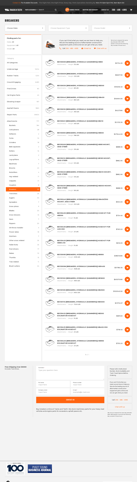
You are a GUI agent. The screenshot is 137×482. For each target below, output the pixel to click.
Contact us (70, 400)
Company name (42, 390)
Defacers (24, 134)
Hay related (24, 177)
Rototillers (24, 172)
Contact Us (105, 10)
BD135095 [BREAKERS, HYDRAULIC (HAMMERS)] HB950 (87, 256)
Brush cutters (24, 266)
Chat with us (120, 407)
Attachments (23, 121)
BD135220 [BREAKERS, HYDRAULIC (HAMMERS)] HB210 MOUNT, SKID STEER (87, 174)
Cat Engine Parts (23, 95)
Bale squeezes (24, 147)
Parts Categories (30, 10)
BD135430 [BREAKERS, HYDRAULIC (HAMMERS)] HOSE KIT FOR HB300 (87, 215)
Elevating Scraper (23, 102)
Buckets (24, 125)
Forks (24, 138)
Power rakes (24, 232)
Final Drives (23, 89)
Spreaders (24, 202)
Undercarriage (23, 69)
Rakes (24, 253)
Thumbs (24, 257)
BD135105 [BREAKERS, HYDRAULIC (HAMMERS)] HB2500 (87, 291)
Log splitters (24, 159)
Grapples (24, 181)
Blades (24, 211)
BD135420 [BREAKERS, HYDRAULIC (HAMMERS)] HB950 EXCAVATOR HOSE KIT (87, 343)
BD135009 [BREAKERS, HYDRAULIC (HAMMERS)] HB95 (87, 75)
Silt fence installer (24, 228)
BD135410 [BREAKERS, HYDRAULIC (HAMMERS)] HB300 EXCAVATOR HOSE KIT (87, 316)
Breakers (24, 189)
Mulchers (24, 236)
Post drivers (24, 249)
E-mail (75, 390)
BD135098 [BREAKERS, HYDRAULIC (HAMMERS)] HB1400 (87, 267)
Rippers (24, 223)
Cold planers (24, 130)
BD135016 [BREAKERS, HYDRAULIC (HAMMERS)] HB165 (87, 110)
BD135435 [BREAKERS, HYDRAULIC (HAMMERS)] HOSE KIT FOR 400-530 (87, 229)
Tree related (24, 262)
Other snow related (24, 240)
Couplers (24, 185)
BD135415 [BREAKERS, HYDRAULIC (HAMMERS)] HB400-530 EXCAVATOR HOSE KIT (87, 329)
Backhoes (24, 164)
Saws (24, 219)
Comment (41, 367)
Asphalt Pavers (23, 108)
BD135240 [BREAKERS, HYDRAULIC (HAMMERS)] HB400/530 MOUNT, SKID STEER (87, 202)
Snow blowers (24, 215)
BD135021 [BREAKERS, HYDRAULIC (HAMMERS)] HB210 (87, 122)
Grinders (24, 142)
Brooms (24, 168)
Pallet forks (24, 245)
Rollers (24, 151)
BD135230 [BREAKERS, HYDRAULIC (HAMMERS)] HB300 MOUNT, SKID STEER (87, 188)
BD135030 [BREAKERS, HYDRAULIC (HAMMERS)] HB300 (87, 87)
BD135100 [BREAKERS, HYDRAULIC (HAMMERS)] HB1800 (87, 279)
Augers (24, 198)
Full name (41, 382)
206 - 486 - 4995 (119, 10)
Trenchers (24, 194)
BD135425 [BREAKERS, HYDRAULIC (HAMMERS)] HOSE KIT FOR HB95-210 (87, 243)
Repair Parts (23, 115)
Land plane (24, 155)
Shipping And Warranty (90, 10)
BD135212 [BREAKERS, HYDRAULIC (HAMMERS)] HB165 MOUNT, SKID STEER (87, 160)
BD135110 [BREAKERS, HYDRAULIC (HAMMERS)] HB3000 (87, 303)
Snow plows (24, 206)
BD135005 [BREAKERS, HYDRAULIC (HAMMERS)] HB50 (87, 63)
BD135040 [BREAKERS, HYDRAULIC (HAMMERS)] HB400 (87, 99)
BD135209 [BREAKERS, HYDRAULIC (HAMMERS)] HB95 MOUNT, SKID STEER (87, 147)
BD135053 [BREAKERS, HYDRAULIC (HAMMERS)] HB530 (87, 134)
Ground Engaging (23, 82)
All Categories (12, 63)
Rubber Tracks (74, 10)
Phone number (77, 382)
